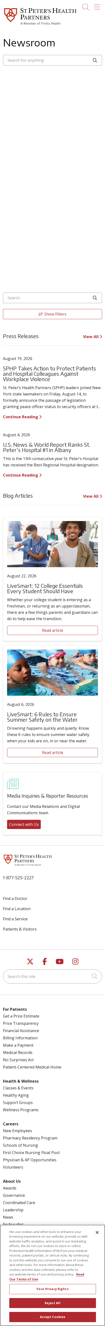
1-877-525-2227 (18, 877)
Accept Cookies (52, 1317)
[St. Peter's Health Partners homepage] (40, 25)
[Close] (97, 1232)
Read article (52, 630)
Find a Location (17, 908)
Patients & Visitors (20, 929)
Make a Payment (18, 1045)
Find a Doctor (15, 898)
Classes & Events (18, 1088)
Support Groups (18, 1102)
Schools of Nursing (20, 1145)
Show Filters (55, 314)
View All (91, 336)
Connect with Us (24, 824)
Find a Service (15, 919)
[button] (98, 5)
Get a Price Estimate (21, 1016)
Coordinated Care (19, 1202)
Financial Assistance (21, 1030)
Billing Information (20, 1038)
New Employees (17, 1130)
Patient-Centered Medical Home (32, 1067)
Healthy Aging (16, 1095)
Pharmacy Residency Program (30, 1138)
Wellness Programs (21, 1109)
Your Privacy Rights (52, 1289)
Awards (9, 1188)
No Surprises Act (18, 1059)
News (8, 1217)
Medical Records (17, 1052)
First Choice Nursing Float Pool (31, 1152)
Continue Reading (21, 416)
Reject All (52, 1303)
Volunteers (13, 1167)
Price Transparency (21, 1023)
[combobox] (52, 60)
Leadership (13, 1210)
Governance (14, 1195)
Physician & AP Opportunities (29, 1160)
